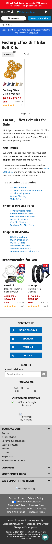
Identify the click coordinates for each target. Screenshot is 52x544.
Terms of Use (16, 498)
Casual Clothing (18, 196)
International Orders (13, 460)
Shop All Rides (37, 512)
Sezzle (5, 452)
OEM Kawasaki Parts (20, 245)
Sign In (5, 433)
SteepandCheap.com (26, 527)
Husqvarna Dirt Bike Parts (22, 216)
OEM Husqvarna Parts (20, 248)
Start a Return (10, 444)
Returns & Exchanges (14, 441)
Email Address (14, 369)
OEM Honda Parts (18, 237)
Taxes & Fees (36, 505)
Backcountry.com (13, 524)
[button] (26, 355)
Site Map (42, 508)
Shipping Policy (16, 505)
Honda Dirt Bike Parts (20, 210)
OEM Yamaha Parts (19, 239)
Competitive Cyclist (38, 524)
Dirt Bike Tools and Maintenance (26, 190)
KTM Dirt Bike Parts (19, 222)
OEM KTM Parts (17, 242)
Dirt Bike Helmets (18, 187)
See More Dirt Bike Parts (22, 225)
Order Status (9, 437)
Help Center (8, 456)
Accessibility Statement (19, 508)
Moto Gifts (15, 199)
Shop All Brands (16, 512)
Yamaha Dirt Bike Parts (21, 213)
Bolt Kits (7, 25)
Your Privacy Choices (29, 501)
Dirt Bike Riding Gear (20, 193)
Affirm (5, 448)
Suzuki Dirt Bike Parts (20, 219)
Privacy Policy (35, 498)
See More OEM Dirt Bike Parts (24, 251)
